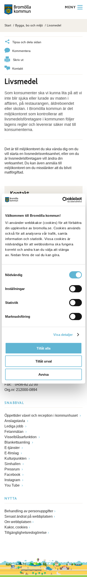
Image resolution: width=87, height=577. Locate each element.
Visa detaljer (63, 335)
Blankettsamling (17, 442)
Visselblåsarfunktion (20, 437)
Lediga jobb (14, 426)
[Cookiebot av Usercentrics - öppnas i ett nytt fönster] (62, 200)
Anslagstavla (15, 421)
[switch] (75, 288)
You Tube (12, 485)
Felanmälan (14, 431)
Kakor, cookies (16, 527)
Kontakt (17, 68)
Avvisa (43, 374)
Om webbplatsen (17, 522)
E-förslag (12, 453)
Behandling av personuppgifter (28, 511)
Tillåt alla (43, 348)
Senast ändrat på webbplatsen (28, 516)
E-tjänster (12, 448)
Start (7, 25)
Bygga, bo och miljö (29, 25)
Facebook (12, 474)
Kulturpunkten (15, 458)
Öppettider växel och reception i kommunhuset (41, 415)
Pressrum (12, 469)
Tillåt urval (43, 361)
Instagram (12, 480)
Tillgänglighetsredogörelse (25, 532)
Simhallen (12, 464)
